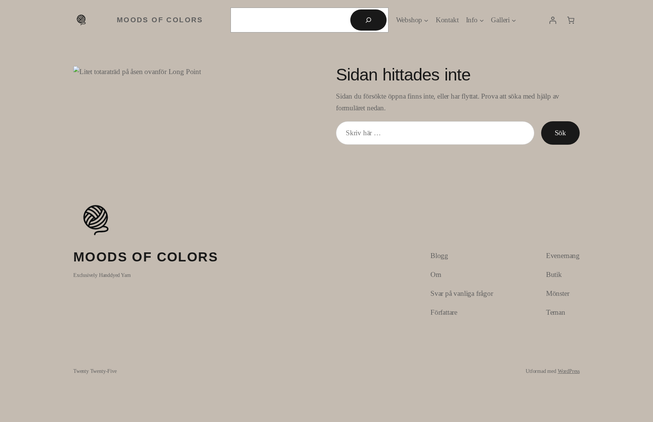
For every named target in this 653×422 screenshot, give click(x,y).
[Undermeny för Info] (482, 20)
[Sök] (368, 20)
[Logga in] (552, 20)
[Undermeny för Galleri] (514, 20)
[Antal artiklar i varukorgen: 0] (571, 20)
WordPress (569, 371)
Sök (560, 133)
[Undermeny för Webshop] (426, 20)
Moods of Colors (160, 20)
